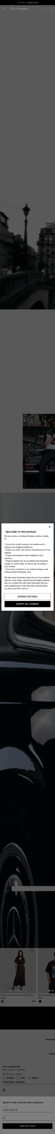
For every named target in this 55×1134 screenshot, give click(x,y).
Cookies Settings (27, 596)
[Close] (50, 527)
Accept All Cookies (27, 604)
